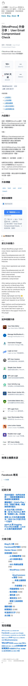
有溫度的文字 (10, 612)
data (4, 188)
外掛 (23, 643)
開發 (18, 651)
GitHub (10, 660)
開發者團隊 (8, 103)
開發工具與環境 (16, 601)
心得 (15, 646)
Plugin (14, 637)
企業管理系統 (16, 643)
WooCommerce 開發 (18, 576)
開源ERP (15, 651)
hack (9, 188)
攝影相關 (8, 606)
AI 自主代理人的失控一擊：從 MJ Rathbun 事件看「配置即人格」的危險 (14, 512)
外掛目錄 (8, 45)
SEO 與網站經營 (16, 564)
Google (21, 633)
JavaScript (13, 635)
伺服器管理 (14, 589)
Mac (20, 635)
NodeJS (7, 637)
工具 (12, 646)
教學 (24, 646)
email (19, 188)
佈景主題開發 (20, 580)
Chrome (10, 630)
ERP (18, 630)
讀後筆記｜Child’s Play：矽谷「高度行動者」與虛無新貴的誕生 (15, 504)
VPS (3, 640)
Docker (15, 630)
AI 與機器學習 (15, 556)
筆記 (2, 651)
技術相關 (8, 553)
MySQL (24, 635)
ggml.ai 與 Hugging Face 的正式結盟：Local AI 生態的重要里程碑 (14, 526)
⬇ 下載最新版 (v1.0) (13, 212)
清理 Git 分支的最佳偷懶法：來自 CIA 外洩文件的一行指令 (15, 519)
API (3, 630)
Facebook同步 (13, 633)
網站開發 (8, 651)
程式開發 (13, 592)
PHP (10, 637)
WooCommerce (11, 640)
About (14, 16)
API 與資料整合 (16, 559)
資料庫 (12, 595)
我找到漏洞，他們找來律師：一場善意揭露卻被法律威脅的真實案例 (14, 497)
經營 (5, 651)
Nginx (3, 637)
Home (3, 16)
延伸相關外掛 (9, 109)
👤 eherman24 (7, 204)
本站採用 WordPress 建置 (12, 659)
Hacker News (10, 550)
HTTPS (3, 635)
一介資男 (4, 7)
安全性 (6, 646)
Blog (8, 16)
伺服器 (20, 643)
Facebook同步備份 (12, 547)
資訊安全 (13, 598)
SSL (19, 637)
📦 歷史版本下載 (8, 236)
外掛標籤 (7, 100)
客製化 (10, 646)
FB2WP (17, 633)
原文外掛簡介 (9, 106)
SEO (17, 637)
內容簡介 (7, 97)
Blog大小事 (9, 544)
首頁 (3, 45)
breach (5, 191)
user (14, 188)
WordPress (15, 570)
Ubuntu (22, 637)
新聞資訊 (8, 609)
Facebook (5, 633)
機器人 (19, 648)
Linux (17, 635)
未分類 (7, 615)
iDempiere (7, 635)
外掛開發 (18, 586)
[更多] (18, 16)
